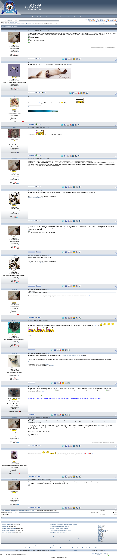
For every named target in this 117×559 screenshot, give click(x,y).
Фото (34, 547)
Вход (93, 19)
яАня (14, 62)
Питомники (39, 547)
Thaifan (14, 448)
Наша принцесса (33, 107)
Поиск (112, 19)
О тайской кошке (35, 545)
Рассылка (69, 547)
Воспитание (65, 545)
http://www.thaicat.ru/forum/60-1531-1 (36, 197)
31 (16, 20)
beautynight (12, 22)
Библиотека (63, 547)
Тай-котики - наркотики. (33, 362)
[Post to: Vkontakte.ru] (79, 59)
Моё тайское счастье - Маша (40, 23)
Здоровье (75, 524)
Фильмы (79, 547)
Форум (26, 547)
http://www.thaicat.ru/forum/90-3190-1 (70, 355)
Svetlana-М (14, 189)
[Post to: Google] (68, 59)
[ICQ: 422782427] (43, 92)
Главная (22, 547)
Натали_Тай (14, 353)
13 (49, 417)
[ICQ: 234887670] (38, 124)
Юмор (87, 547)
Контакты (47, 364)
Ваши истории (82, 545)
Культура (67, 526)
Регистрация (88, 19)
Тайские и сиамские (56, 545)
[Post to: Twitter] (63, 59)
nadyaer (14, 96)
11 (48, 353)
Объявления (46, 547)
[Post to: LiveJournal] (77, 59)
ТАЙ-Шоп (52, 547)
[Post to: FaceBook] (66, 59)
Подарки (74, 547)
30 (15, 20)
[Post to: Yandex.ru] (71, 59)
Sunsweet (14, 386)
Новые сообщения (99, 19)
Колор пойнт (48, 545)
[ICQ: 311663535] (38, 155)
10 (48, 320)
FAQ (105, 19)
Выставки (57, 547)
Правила (108, 19)
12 (48, 386)
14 (49, 448)
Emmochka (14, 30)
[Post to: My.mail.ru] (74, 59)
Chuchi (16, 22)
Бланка (29, 335)
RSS (115, 19)
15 (51, 479)
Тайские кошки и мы (21, 23)
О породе (68, 540)
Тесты (83, 547)
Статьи (30, 547)
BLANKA (14, 320)
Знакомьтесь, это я (30, 23)
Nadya (14, 127)
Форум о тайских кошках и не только (8, 23)
